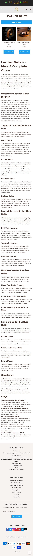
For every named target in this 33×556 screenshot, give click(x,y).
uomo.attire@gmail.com (16, 469)
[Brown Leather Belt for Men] (24, 34)
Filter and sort (16, 22)
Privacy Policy (16, 490)
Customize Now (9, 51)
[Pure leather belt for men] (9, 34)
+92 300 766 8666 (16, 465)
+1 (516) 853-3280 (13, 2)
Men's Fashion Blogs (16, 483)
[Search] (26, 9)
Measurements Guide (16, 480)
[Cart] (31, 9)
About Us (16, 494)
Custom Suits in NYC (16, 485)
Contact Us (16, 497)
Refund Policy (16, 492)
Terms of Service (16, 487)
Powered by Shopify (16, 551)
